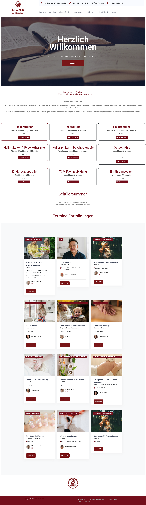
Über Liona (52, 12)
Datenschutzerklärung (97, 499)
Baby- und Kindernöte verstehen (72, 326)
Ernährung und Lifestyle (33, 239)
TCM (61, 239)
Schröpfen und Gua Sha (35, 436)
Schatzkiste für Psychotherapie (106, 262)
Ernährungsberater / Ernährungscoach (34, 263)
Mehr (74, 63)
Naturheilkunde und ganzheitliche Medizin (73, 356)
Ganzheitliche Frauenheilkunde (35, 303)
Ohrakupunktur (65, 262)
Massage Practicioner (100, 303)
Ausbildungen (78, 12)
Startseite (42, 12)
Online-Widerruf (103, 12)
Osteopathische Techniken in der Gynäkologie (73, 303)
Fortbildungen (90, 12)
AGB (79, 502)
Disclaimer (88, 502)
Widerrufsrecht (113, 499)
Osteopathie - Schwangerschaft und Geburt (106, 381)
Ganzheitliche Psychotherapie (103, 239)
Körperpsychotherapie (68, 436)
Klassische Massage (102, 326)
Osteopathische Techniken (34, 356)
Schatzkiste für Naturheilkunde (72, 380)
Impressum (81, 499)
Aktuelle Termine (64, 12)
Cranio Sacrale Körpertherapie (37, 380)
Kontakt (113, 12)
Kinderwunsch (31, 326)
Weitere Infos (31, 291)
